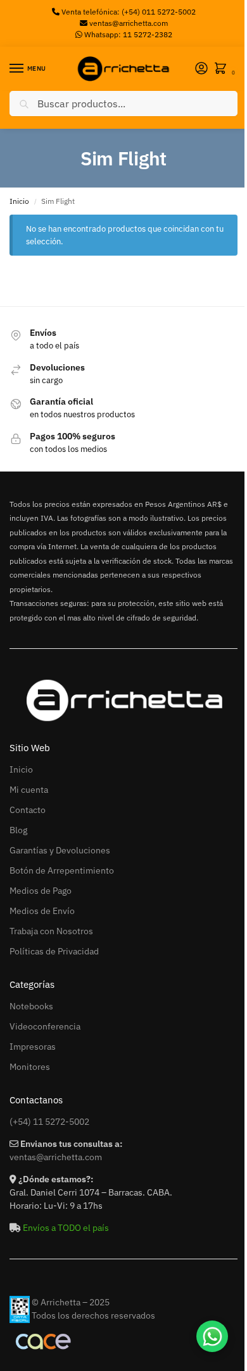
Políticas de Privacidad (54, 951)
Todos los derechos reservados (93, 1315)
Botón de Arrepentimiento (62, 870)
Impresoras (33, 1046)
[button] (223, 69)
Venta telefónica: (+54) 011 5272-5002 (128, 11)
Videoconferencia (45, 1026)
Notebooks (31, 1006)
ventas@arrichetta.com (128, 23)
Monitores (30, 1066)
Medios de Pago (41, 890)
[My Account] (201, 69)
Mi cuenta (29, 789)
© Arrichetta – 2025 (71, 1302)
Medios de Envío (42, 911)
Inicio (19, 201)
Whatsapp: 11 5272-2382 (127, 34)
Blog (18, 830)
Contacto (28, 810)
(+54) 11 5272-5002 (49, 1121)
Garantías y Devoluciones (60, 850)
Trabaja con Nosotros (51, 931)
